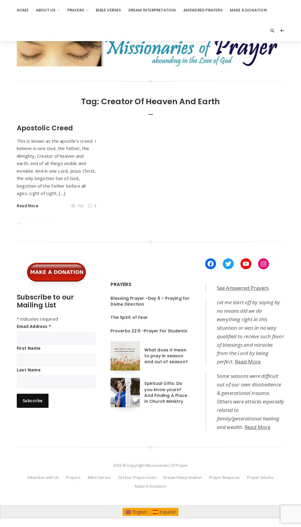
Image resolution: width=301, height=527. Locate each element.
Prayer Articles (260, 477)
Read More (27, 205)
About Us (46, 10)
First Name (29, 348)
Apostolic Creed (45, 128)
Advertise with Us (43, 477)
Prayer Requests (224, 477)
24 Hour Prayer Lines (137, 477)
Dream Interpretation (152, 10)
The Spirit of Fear (129, 317)
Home (23, 10)
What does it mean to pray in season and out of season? (166, 356)
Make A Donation (248, 10)
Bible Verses (108, 10)
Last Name (29, 370)
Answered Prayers (203, 10)
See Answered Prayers (243, 287)
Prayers (75, 10)
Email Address (34, 326)
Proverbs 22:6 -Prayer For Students (149, 331)
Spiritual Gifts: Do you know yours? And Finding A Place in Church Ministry (165, 392)
